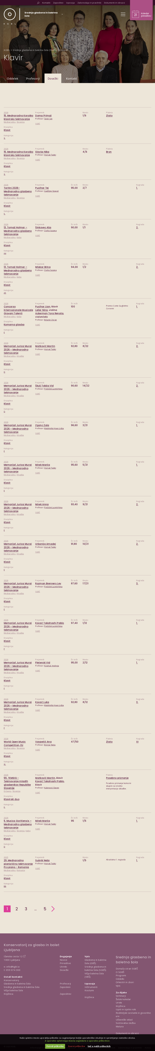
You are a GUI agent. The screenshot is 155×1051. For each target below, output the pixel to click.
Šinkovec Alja (43, 227)
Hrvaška (20, 356)
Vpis (118, 985)
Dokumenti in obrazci (127, 1033)
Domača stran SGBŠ (127, 968)
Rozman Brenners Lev (48, 583)
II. (4, 807)
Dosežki (53, 78)
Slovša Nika (42, 151)
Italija (19, 237)
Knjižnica (8, 993)
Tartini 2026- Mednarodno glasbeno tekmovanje (18, 191)
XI (137, 741)
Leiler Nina (41, 310)
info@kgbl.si (13, 966)
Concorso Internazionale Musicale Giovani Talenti (18, 310)
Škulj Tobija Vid (44, 385)
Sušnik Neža (42, 860)
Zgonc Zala (42, 425)
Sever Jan (48, 118)
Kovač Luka (42, 702)
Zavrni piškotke (76, 1046)
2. (137, 227)
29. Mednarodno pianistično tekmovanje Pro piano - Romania (18, 864)
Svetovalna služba (126, 1022)
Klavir (7, 130)
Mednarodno (10, 122)
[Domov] (10, 16)
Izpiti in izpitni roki (126, 1009)
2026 (6, 112)
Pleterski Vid (42, 662)
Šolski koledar (123, 999)
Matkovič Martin (45, 346)
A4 (5, 253)
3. (137, 583)
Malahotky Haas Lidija (54, 428)
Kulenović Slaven (51, 787)
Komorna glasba (14, 324)
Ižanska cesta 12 (13, 956)
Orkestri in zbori (125, 982)
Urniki (119, 1002)
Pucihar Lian (42, 306)
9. (4, 138)
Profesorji (33, 78)
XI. (5, 764)
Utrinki (63, 966)
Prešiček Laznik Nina (53, 389)
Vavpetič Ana (43, 741)
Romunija (21, 870)
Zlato (109, 115)
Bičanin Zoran (50, 320)
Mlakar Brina (43, 267)
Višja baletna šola (13, 990)
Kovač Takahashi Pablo (49, 623)
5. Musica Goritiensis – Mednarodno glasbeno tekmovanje (18, 824)
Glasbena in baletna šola (17, 983)
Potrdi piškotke (55, 1046)
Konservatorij (11, 980)
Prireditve (65, 963)
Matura (120, 1026)
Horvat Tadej (50, 155)
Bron (109, 151)
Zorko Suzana (50, 230)
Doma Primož (43, 115)
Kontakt (71, 78)
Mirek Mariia (42, 464)
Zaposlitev (65, 993)
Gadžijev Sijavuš (51, 191)
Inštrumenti (91, 986)
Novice (63, 959)
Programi (121, 975)
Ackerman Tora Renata (49, 313)
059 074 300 (13, 969)
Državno (7, 791)
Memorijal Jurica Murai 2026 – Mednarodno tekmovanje (18, 350)
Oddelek (12, 78)
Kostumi (89, 990)
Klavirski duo (11, 799)
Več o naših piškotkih (99, 1046)
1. (137, 187)
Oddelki (120, 978)
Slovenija (21, 122)
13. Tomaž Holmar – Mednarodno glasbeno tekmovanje (18, 231)
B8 (5, 886)
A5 (5, 293)
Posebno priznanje (117, 778)
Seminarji (121, 995)
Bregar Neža (49, 745)
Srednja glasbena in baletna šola (21, 986)
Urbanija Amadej (45, 544)
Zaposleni (65, 986)
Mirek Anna (42, 504)
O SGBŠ (120, 972)
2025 (6, 857)
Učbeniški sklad (124, 1019)
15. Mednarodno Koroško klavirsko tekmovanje (18, 153)
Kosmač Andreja (51, 665)
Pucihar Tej (42, 187)
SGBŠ (37, 123)
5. (4, 214)
